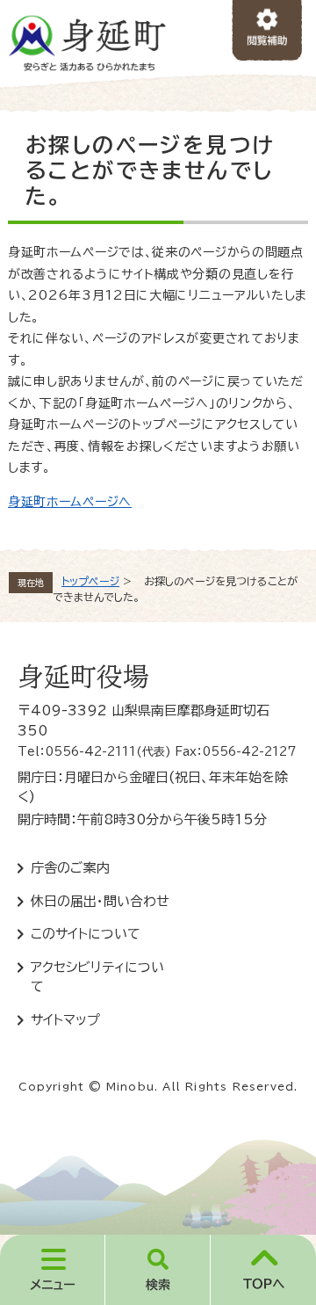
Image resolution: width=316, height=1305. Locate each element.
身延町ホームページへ (70, 502)
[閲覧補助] (267, 31)
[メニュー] (52, 1270)
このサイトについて (85, 933)
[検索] (158, 1270)
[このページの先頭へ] (263, 1270)
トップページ (90, 581)
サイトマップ (65, 1019)
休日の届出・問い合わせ (100, 901)
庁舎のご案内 (70, 867)
